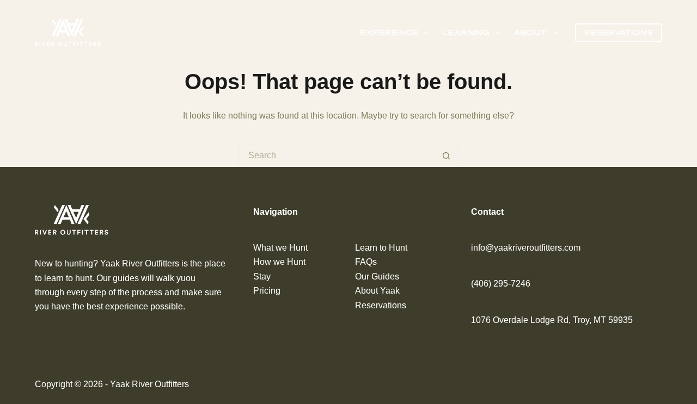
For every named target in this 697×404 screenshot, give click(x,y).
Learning (466, 32)
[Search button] (446, 155)
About (530, 32)
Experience (389, 32)
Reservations (618, 32)
